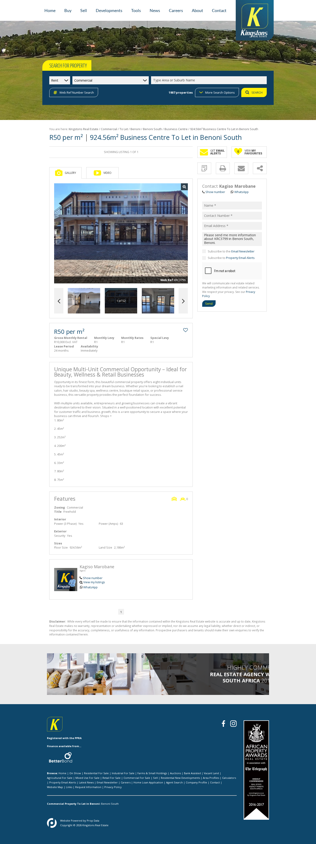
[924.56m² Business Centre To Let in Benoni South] (121, 233)
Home (62, 773)
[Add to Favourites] (185, 330)
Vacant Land (211, 773)
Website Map (55, 787)
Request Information (88, 787)
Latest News (86, 782)
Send (209, 303)
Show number (92, 578)
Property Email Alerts (240, 258)
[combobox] (209, 80)
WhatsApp (90, 587)
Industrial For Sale (123, 773)
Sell (155, 778)
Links (69, 787)
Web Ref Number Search (76, 92)
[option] (158, 301)
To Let (124, 129)
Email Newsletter (242, 251)
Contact (215, 782)
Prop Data (93, 820)
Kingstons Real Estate (83, 129)
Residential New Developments (180, 778)
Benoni (135, 129)
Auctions (175, 773)
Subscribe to (231, 258)
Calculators (229, 778)
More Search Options (220, 92)
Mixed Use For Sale (87, 778)
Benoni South (152, 129)
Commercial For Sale (137, 778)
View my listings (94, 582)
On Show (75, 773)
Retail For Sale (111, 778)
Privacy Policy (113, 787)
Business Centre (176, 129)
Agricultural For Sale (59, 778)
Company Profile (196, 782)
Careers (125, 782)
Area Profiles (211, 778)
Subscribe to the (231, 251)
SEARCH (257, 92)
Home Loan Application (148, 782)
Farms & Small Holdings (152, 773)
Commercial (109, 129)
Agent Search (174, 782)
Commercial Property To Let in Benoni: (73, 803)
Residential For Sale (96, 773)
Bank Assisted (192, 773)
